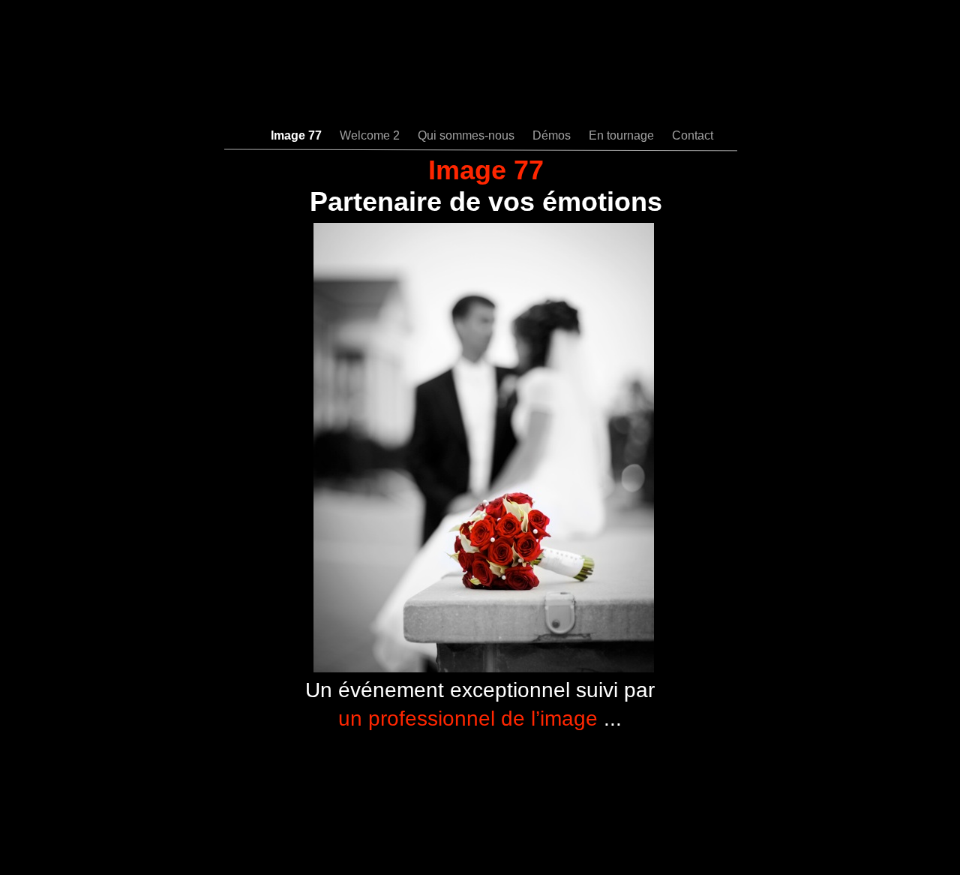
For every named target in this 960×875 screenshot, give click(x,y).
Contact (692, 135)
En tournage (623, 135)
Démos (553, 135)
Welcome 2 (371, 135)
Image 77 (298, 135)
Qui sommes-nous (468, 135)
